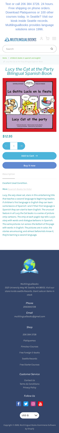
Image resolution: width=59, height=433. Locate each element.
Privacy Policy (29, 387)
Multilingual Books (28, 425)
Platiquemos (29, 340)
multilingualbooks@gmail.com (29, 316)
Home (4, 58)
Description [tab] (8, 174)
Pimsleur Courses (29, 346)
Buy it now (29, 165)
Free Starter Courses (29, 364)
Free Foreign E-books (29, 352)
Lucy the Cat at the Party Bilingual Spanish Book (24, 62)
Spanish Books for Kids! (20, 189)
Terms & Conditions (29, 383)
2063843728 (29, 306)
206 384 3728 (29, 334)
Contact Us (29, 380)
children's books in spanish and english (25, 58)
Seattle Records (29, 358)
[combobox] (25, 49)
